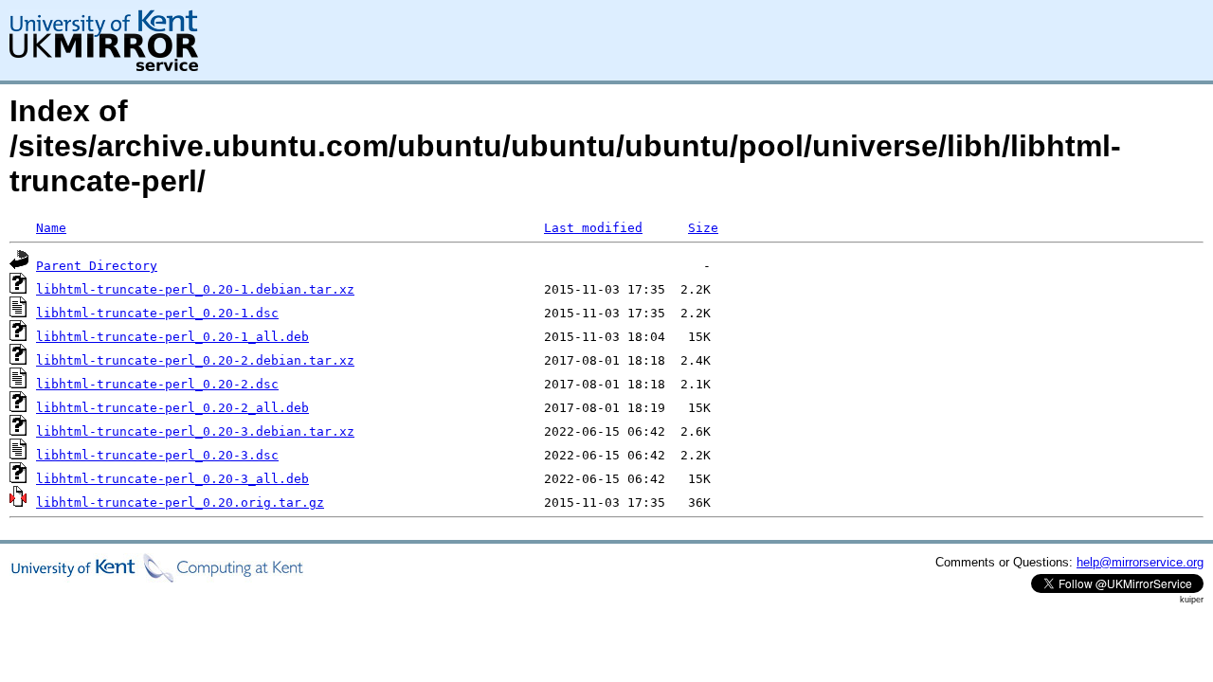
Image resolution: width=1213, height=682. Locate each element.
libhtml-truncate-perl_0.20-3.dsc (157, 455)
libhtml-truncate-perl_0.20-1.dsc (157, 313)
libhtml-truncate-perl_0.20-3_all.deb (172, 479)
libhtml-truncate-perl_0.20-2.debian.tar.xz (195, 360)
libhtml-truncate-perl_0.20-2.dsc (157, 384)
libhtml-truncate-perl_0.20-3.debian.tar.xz (195, 431)
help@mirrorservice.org (1140, 562)
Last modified (593, 228)
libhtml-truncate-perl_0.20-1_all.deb (172, 337)
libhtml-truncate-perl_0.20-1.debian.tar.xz (195, 289)
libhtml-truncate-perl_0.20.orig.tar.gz (180, 502)
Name (51, 228)
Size (703, 228)
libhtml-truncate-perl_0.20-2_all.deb (172, 408)
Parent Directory (96, 266)
